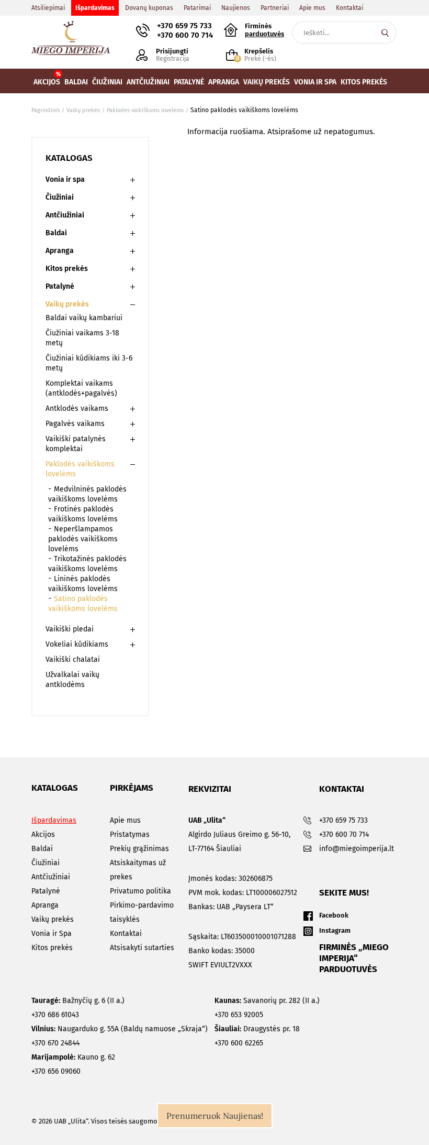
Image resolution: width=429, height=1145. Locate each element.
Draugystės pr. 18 (257, 1028)
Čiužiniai (60, 197)
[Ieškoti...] (385, 32)
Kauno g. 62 (73, 1057)
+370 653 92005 (238, 1014)
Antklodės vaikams (77, 408)
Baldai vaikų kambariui (84, 317)
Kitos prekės (67, 268)
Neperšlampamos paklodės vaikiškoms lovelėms (83, 539)
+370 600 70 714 (185, 35)
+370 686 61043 (55, 1014)
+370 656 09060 (56, 1071)
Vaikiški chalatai (73, 659)
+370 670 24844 (55, 1043)
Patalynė (60, 286)
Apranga (60, 250)
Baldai (56, 232)
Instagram (335, 930)
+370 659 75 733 (184, 25)
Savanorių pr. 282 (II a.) (267, 1000)
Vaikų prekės (67, 304)
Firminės (264, 30)
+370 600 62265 (238, 1043)
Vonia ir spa (65, 179)
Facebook (333, 915)
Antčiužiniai (65, 215)
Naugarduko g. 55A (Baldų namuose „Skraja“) (119, 1028)
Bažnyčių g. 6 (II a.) (78, 1000)
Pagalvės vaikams (75, 423)
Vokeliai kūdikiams (77, 644)
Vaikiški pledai (70, 629)
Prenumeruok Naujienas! (214, 1115)
